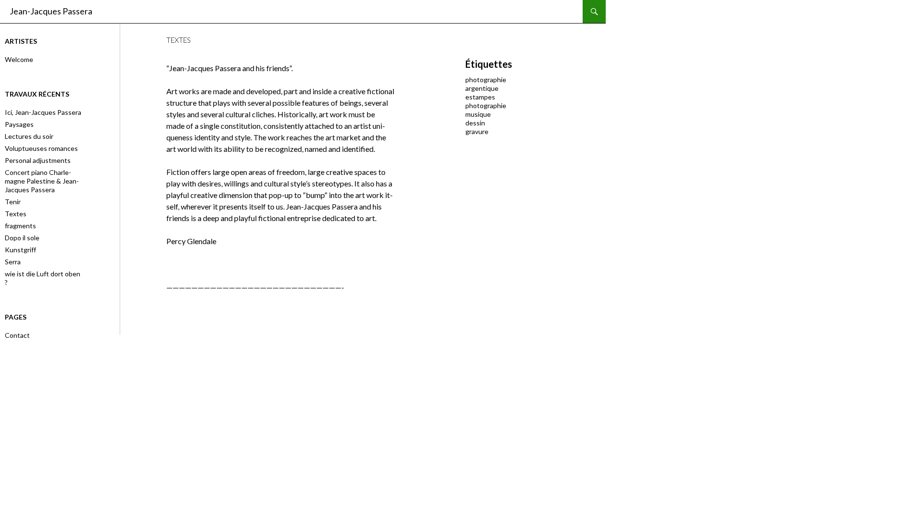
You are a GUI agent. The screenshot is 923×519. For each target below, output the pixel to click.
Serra (13, 262)
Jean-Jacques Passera (51, 11)
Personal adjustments (38, 160)
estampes (480, 97)
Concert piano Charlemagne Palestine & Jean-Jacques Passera (42, 181)
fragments (20, 226)
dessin (475, 123)
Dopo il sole (22, 238)
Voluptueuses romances (41, 148)
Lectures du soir (29, 136)
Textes (15, 214)
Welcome (19, 59)
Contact (17, 335)
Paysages (19, 124)
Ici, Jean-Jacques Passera (43, 112)
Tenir (13, 202)
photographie (485, 105)
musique (478, 114)
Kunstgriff (20, 250)
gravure (476, 131)
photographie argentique (485, 83)
